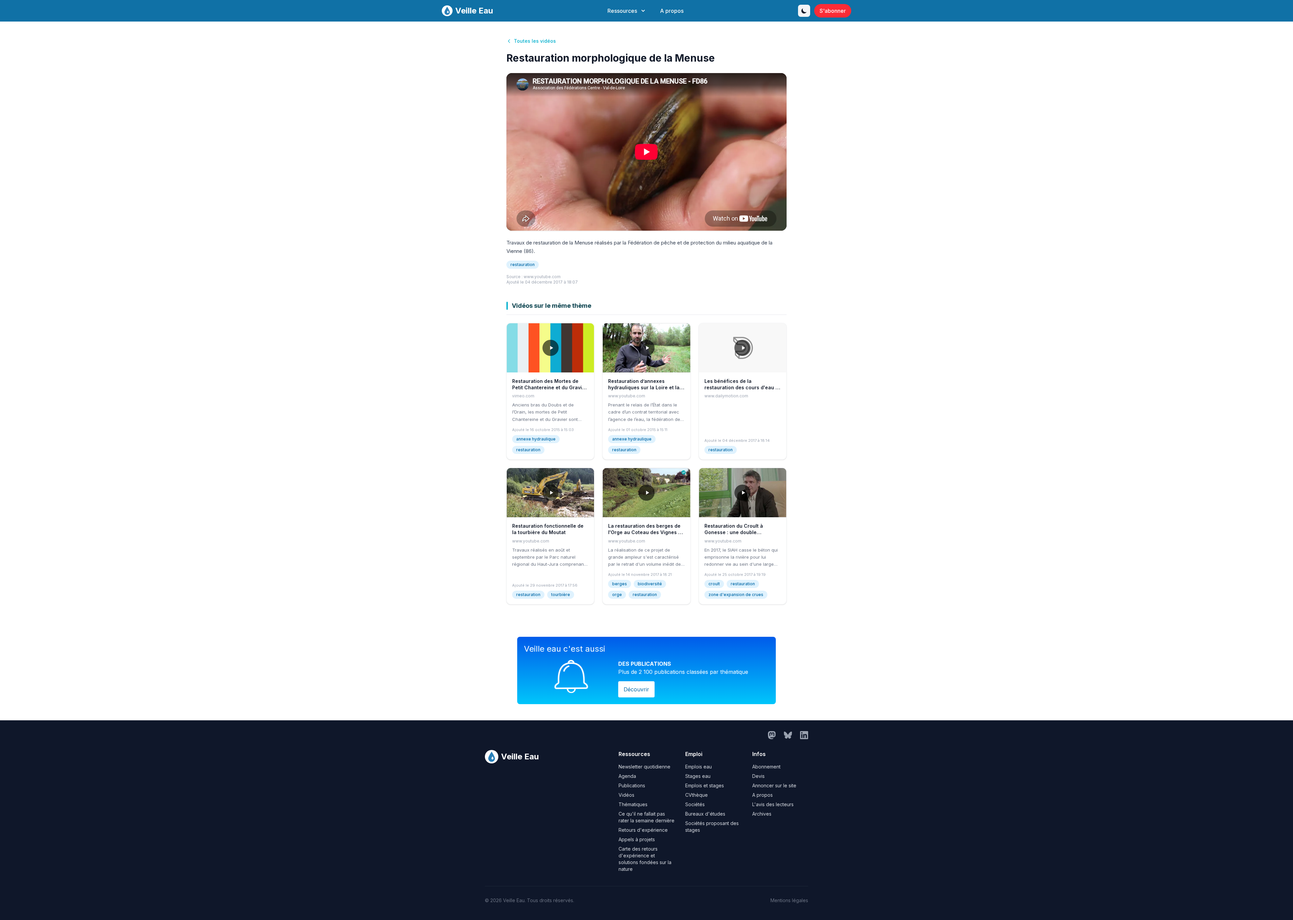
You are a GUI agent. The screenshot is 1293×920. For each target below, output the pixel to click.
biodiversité (650, 583)
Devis (758, 776)
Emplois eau (698, 766)
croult (714, 583)
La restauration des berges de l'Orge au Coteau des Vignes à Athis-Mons (644, 532)
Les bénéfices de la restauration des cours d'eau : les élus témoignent (740, 387)
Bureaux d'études (705, 814)
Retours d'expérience (643, 830)
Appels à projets (637, 839)
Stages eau (697, 776)
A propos (672, 10)
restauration (522, 264)
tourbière (560, 594)
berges (619, 583)
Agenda (627, 776)
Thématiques (633, 804)
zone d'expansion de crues (735, 594)
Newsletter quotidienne (644, 766)
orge (617, 594)
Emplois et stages (704, 785)
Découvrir (636, 689)
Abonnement (766, 766)
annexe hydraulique (536, 438)
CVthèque (696, 795)
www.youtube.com (542, 276)
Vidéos (626, 795)
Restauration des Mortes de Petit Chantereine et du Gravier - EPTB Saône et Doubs (549, 387)
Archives (761, 814)
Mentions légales (789, 900)
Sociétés (695, 804)
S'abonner (833, 10)
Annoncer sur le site (774, 785)
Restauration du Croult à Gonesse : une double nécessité (733, 532)
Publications (632, 785)
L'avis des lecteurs (773, 804)
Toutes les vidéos (535, 41)
